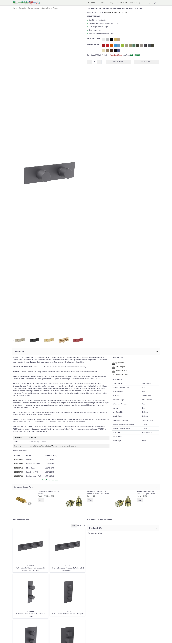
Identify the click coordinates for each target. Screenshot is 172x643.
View (41, 500)
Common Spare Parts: (24, 487)
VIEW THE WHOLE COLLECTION (115, 12)
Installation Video (121, 375)
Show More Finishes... (50, 480)
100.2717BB (18, 476)
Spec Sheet (119, 363)
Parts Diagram (120, 367)
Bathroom (91, 3)
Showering (22, 8)
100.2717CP (18, 460)
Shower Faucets (33, 8)
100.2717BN (18, 464)
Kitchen (101, 3)
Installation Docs (121, 371)
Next (73, 525)
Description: (19, 351)
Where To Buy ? (146, 61)
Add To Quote (118, 62)
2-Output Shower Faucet (49, 8)
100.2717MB (18, 468)
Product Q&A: (95, 528)
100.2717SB (18, 472)
